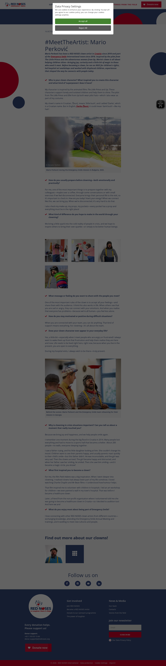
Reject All (83, 28)
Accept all (83, 21)
